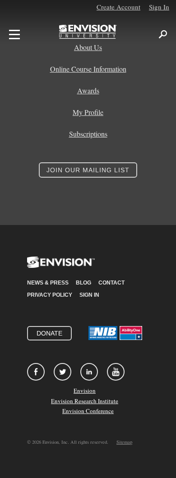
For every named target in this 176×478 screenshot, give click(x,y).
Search (163, 34)
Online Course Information (88, 69)
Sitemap (124, 442)
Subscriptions (88, 133)
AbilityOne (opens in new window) (131, 333)
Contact (111, 283)
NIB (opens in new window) (102, 333)
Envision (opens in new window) (61, 268)
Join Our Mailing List (88, 170)
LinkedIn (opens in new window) (89, 372)
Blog (83, 283)
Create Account (118, 6)
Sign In (159, 6)
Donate (49, 333)
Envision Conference (88, 411)
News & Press (48, 283)
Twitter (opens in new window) (62, 372)
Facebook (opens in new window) (36, 372)
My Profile (88, 112)
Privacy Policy (49, 295)
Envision (85, 390)
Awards (88, 90)
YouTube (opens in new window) (116, 372)
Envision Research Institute (84, 401)
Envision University (88, 34)
